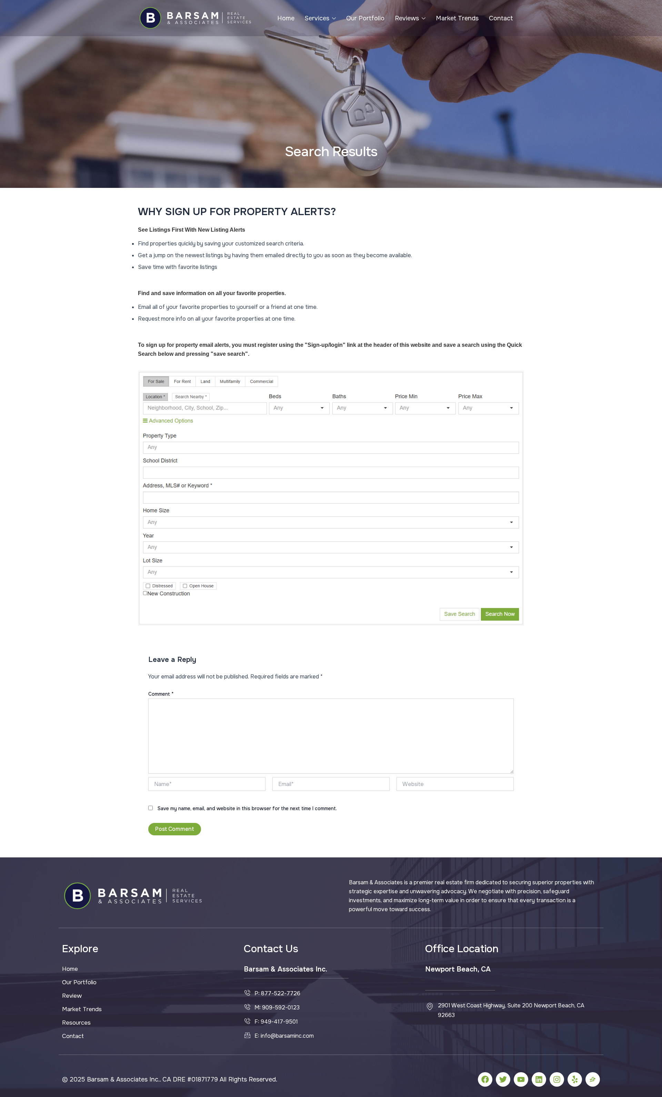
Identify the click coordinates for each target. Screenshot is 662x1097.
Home (285, 18)
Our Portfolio (365, 18)
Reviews (407, 18)
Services (317, 18)
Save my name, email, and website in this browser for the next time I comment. (247, 808)
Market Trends (457, 18)
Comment (161, 694)
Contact (501, 18)
